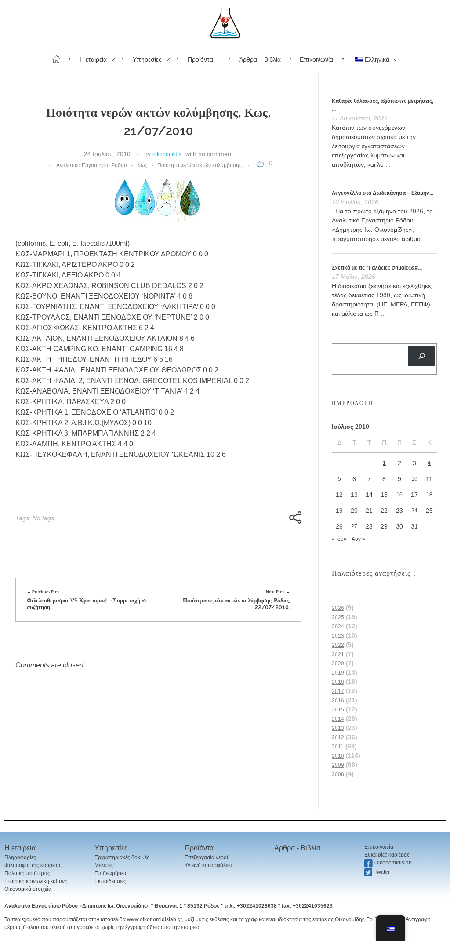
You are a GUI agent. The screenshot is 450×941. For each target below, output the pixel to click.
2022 (338, 645)
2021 (338, 654)
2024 (338, 627)
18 (429, 495)
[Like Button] (260, 163)
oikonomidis (166, 154)
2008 (338, 774)
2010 (338, 756)
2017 (338, 691)
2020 (338, 663)
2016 (338, 700)
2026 (338, 608)
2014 (338, 719)
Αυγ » (358, 539)
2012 (338, 737)
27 (354, 526)
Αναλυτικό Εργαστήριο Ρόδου (91, 165)
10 (414, 479)
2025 (338, 617)
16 (399, 495)
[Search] (421, 356)
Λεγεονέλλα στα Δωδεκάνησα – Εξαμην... (382, 193)
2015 (338, 710)
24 (414, 510)
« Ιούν (339, 539)
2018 (338, 682)
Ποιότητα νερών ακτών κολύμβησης (199, 165)
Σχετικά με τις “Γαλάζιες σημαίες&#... (377, 268)
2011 (338, 747)
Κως (142, 165)
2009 (338, 765)
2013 (338, 728)
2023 (338, 636)
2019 (338, 673)
